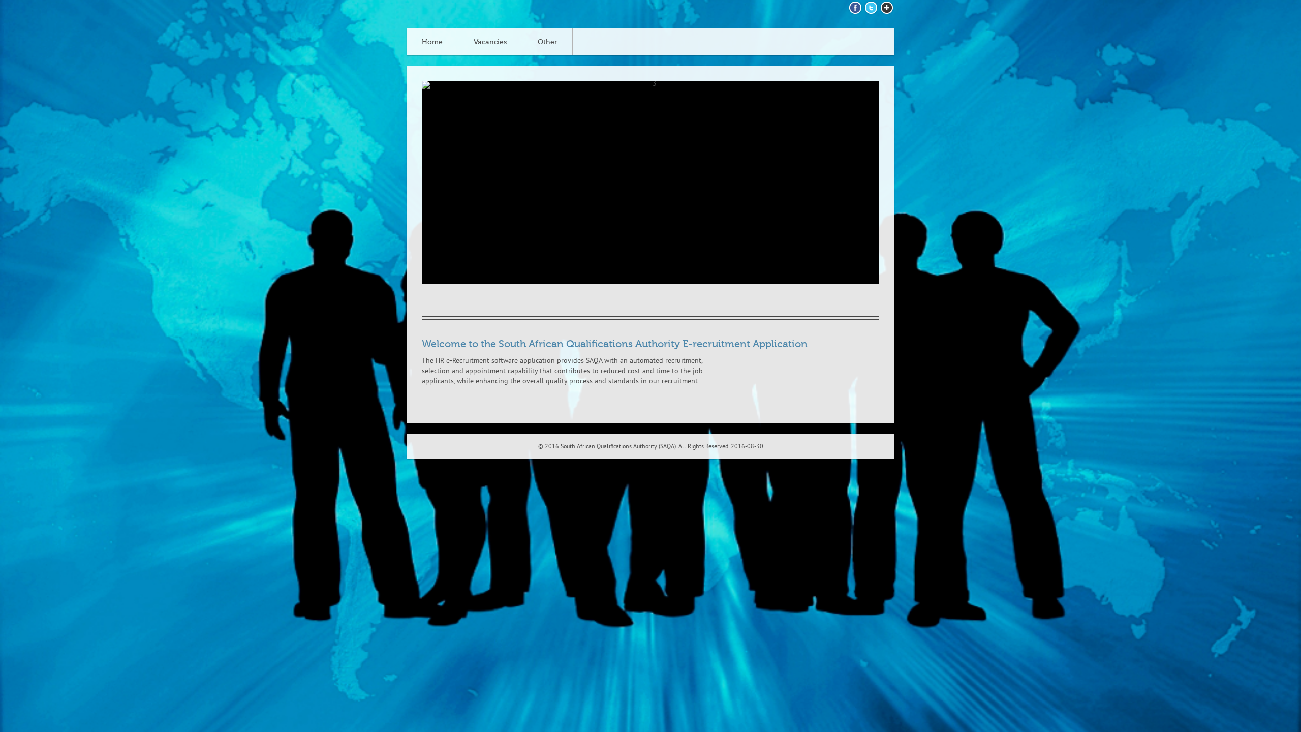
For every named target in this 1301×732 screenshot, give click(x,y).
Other (547, 42)
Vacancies (490, 42)
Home (432, 42)
